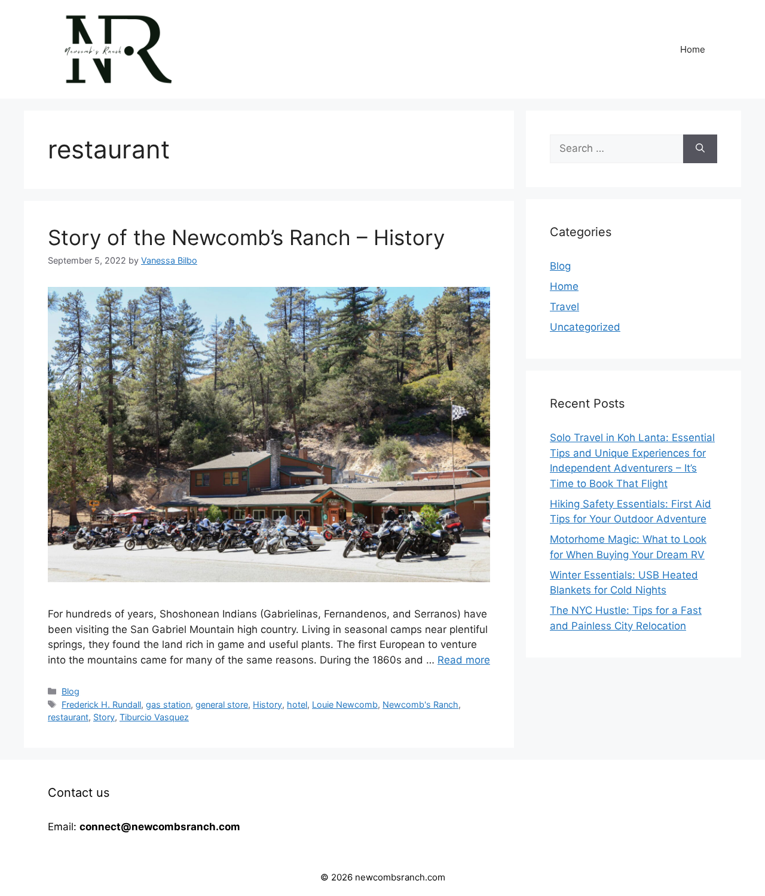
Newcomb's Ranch (420, 704)
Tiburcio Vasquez (154, 717)
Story (104, 717)
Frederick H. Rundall (101, 704)
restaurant (68, 717)
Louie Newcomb (345, 704)
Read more (463, 660)
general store (221, 704)
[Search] (700, 148)
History (267, 704)
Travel (564, 307)
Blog (70, 691)
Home (692, 49)
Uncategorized (585, 327)
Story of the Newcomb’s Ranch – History (246, 237)
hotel (297, 704)
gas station (168, 704)
